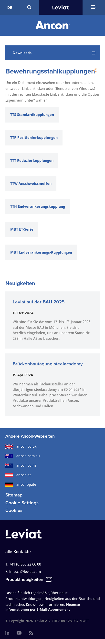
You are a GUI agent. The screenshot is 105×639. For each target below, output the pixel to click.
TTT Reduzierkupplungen (31, 160)
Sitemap (13, 494)
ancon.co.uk (26, 446)
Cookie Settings (22, 502)
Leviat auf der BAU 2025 (38, 301)
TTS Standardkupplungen (32, 115)
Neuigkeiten (20, 283)
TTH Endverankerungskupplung (37, 206)
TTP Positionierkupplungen (34, 137)
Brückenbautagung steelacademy (48, 363)
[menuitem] (7, 633)
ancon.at (23, 475)
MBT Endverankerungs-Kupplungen (41, 252)
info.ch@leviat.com (25, 571)
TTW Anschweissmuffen (31, 183)
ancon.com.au (28, 456)
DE (9, 7)
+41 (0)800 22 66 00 (25, 564)
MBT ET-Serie (21, 229)
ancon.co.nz (26, 465)
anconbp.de (26, 484)
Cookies (13, 510)
